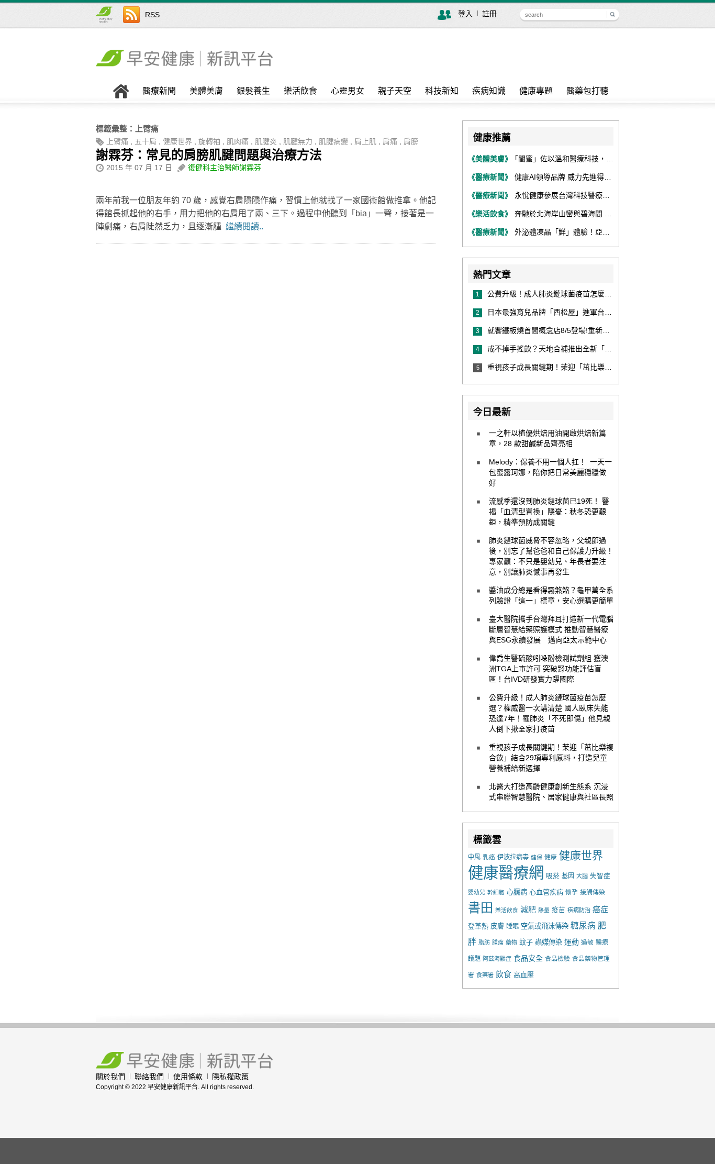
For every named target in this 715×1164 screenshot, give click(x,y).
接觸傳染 (592, 892)
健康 (550, 856)
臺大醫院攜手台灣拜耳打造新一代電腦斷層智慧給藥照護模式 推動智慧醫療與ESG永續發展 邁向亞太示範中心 (551, 629)
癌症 (600, 909)
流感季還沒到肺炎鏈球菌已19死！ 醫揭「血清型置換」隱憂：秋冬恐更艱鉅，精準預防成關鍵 (549, 511)
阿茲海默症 (497, 959)
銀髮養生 (253, 91)
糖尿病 (583, 925)
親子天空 (394, 91)
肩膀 (411, 141)
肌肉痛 (238, 141)
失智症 (600, 876)
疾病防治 (578, 910)
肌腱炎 (266, 141)
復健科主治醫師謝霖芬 (224, 167)
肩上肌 (365, 141)
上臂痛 (117, 141)
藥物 (511, 942)
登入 (465, 13)
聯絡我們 (149, 1076)
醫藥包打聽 (587, 91)
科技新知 (442, 91)
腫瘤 (498, 942)
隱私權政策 (230, 1076)
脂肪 (484, 942)
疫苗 (558, 910)
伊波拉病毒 (513, 857)
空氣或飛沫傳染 (544, 926)
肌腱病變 (333, 141)
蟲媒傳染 (548, 942)
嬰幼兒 (476, 892)
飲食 (503, 974)
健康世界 (177, 141)
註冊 (489, 13)
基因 (568, 876)
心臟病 (517, 892)
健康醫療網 (506, 872)
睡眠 (512, 926)
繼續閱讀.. (244, 226)
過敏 (587, 942)
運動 (571, 942)
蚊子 (526, 942)
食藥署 (485, 975)
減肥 (528, 909)
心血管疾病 (546, 892)
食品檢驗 (557, 958)
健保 (536, 857)
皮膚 (497, 926)
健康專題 (536, 91)
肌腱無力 (297, 141)
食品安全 (528, 958)
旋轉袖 (209, 141)
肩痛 (390, 141)
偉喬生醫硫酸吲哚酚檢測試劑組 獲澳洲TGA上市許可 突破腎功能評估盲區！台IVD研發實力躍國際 (548, 668)
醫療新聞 (159, 91)
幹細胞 (496, 892)
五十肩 (146, 141)
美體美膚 (206, 91)
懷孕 (571, 892)
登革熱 (478, 926)
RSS (152, 14)
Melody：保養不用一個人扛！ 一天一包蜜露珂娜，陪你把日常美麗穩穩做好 (550, 472)
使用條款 (188, 1076)
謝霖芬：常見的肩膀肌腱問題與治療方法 (209, 155)
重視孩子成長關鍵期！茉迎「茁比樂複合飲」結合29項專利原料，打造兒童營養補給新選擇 (551, 757)
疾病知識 (489, 91)
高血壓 (523, 975)
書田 (480, 908)
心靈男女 (347, 91)
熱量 (544, 910)
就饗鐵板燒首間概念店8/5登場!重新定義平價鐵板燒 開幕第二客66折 (600, 330)
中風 (474, 857)
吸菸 (553, 876)
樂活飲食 (300, 91)
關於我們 (110, 1076)
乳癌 (489, 856)
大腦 (582, 876)
